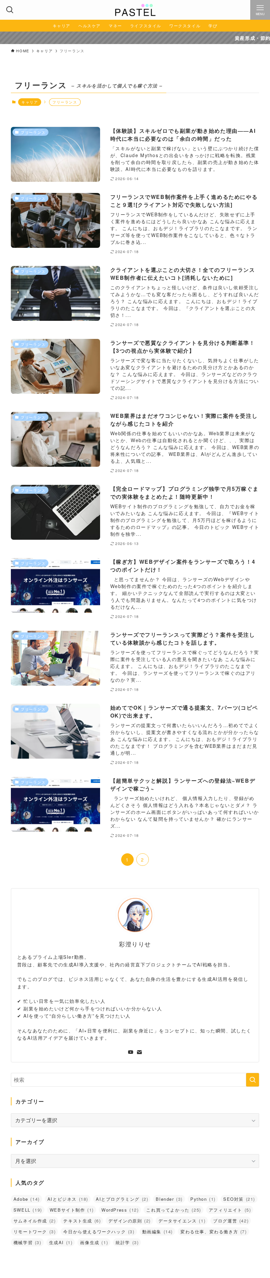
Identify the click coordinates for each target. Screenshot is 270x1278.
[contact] (139, 1052)
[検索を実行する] (252, 1080)
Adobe (27, 1199)
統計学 (127, 1242)
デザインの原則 (129, 1221)
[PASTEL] (135, 10)
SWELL (28, 1210)
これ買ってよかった (173, 1210)
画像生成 (94, 1242)
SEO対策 (239, 1199)
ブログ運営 (231, 1221)
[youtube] (130, 1052)
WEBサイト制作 (72, 1210)
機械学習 (27, 1242)
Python (203, 1199)
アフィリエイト (230, 1210)
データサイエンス (181, 1221)
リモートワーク (35, 1231)
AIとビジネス (67, 1199)
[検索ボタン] (10, 10)
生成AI (61, 1242)
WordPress (120, 1210)
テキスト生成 (82, 1221)
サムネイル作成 (35, 1221)
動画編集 (157, 1231)
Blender (169, 1199)
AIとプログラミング (122, 1199)
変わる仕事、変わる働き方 (213, 1231)
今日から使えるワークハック (98, 1231)
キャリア (29, 102)
